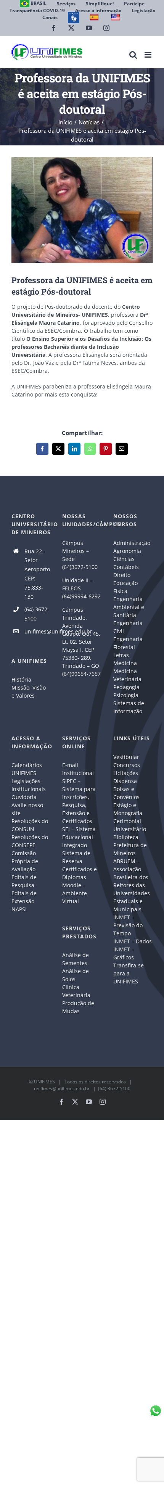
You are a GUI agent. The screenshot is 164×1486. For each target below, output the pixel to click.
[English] (116, 17)
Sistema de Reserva (76, 857)
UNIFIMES (44, 1081)
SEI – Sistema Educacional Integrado (79, 837)
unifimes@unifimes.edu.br (37, 631)
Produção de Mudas (78, 1007)
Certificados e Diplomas (79, 873)
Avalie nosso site (27, 809)
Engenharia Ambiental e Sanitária (128, 607)
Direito (121, 575)
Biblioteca (125, 837)
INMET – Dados (132, 941)
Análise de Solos (75, 975)
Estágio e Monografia (127, 809)
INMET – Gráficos (123, 953)
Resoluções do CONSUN (29, 825)
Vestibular (126, 757)
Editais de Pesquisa (24, 881)
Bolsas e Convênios (126, 793)
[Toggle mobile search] (133, 55)
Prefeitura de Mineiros (130, 849)
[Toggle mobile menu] (149, 55)
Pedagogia (126, 687)
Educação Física (125, 587)
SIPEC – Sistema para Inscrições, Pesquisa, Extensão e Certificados (79, 801)
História (21, 679)
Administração (131, 542)
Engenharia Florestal (128, 643)
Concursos (126, 765)
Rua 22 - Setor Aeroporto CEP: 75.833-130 (37, 574)
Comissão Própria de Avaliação (24, 861)
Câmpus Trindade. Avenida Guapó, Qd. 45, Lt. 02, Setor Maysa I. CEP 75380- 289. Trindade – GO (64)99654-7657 (81, 641)
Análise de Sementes (75, 959)
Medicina (125, 663)
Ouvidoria (24, 797)
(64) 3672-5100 (36, 614)
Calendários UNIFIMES (26, 769)
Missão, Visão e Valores (28, 691)
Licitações (125, 773)
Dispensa (125, 781)
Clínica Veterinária (76, 991)
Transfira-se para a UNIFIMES (128, 973)
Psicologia (125, 695)
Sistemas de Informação (128, 707)
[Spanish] (95, 17)
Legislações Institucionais (28, 785)
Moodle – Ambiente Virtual (74, 893)
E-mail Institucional (78, 769)
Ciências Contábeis (126, 563)
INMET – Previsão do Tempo (128, 925)
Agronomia (127, 550)
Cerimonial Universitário (129, 825)
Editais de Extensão (24, 897)
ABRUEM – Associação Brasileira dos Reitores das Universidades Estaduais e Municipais (131, 885)
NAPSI (19, 909)
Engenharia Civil (128, 627)
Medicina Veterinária (127, 675)
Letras (121, 655)
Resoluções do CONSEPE (29, 841)
